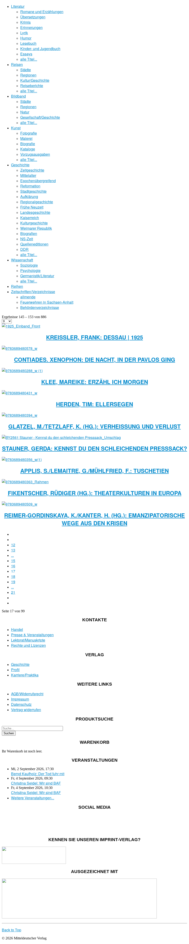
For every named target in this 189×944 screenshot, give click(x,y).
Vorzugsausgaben (35, 154)
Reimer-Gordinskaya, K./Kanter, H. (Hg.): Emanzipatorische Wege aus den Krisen (94, 519)
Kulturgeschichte (34, 223)
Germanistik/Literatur (37, 275)
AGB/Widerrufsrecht (27, 693)
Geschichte (20, 164)
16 (13, 565)
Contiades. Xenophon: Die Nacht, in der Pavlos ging (94, 359)
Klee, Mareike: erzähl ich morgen (94, 382)
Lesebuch (28, 43)
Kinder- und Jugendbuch (40, 48)
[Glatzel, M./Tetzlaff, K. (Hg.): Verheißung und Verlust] (19, 415)
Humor (25, 38)
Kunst (16, 127)
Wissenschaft (22, 260)
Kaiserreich (29, 217)
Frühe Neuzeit (31, 207)
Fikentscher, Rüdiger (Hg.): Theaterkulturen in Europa (94, 493)
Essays (26, 54)
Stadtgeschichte (33, 191)
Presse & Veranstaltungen (32, 634)
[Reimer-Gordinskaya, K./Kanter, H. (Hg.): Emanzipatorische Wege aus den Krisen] (19, 504)
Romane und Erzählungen (41, 11)
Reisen (17, 64)
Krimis (25, 22)
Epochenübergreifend (38, 180)
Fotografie (28, 133)
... (12, 555)
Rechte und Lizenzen (28, 645)
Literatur (17, 6)
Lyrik (24, 32)
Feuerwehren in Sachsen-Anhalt (46, 302)
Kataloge (27, 149)
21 (13, 592)
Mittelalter (28, 175)
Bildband (18, 96)
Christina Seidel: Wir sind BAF (36, 783)
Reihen (17, 286)
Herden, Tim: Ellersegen (94, 404)
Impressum (20, 699)
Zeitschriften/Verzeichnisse (33, 291)
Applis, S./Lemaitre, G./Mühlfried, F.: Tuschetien (94, 471)
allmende (27, 297)
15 (13, 560)
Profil (15, 669)
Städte (25, 69)
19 (13, 581)
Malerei (26, 138)
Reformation (30, 186)
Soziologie (29, 265)
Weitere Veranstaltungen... (32, 797)
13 (13, 550)
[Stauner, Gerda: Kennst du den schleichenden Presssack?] (61, 437)
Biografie (27, 143)
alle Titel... (28, 59)
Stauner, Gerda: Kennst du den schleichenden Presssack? (94, 448)
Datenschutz (21, 704)
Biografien (28, 233)
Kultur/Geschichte (34, 80)
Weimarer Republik (36, 228)
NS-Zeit (26, 238)
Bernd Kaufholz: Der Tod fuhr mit (37, 773)
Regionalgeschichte (36, 201)
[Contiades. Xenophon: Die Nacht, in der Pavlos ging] (19, 348)
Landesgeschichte (35, 212)
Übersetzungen (32, 17)
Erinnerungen (31, 27)
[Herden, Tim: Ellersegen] (19, 393)
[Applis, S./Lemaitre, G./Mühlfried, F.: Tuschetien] (22, 459)
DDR (24, 249)
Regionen (28, 75)
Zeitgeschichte (32, 170)
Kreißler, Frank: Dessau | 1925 (94, 337)
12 (13, 544)
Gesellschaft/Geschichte (40, 117)
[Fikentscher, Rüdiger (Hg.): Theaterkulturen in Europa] (25, 481)
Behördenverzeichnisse (39, 307)
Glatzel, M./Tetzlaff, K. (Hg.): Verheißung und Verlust (94, 426)
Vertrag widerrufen (26, 709)
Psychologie (30, 270)
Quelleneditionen (34, 244)
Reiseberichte (31, 85)
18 (13, 576)
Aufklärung (29, 196)
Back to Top (11, 930)
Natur (24, 112)
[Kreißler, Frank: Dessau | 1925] (21, 326)
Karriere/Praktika (24, 675)
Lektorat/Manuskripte (28, 640)
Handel (17, 629)
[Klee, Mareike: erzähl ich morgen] (22, 370)
